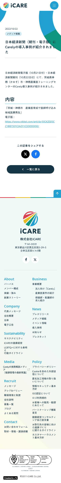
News (36, 309)
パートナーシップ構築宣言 (44, 411)
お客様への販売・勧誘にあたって (44, 404)
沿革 (6, 320)
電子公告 (9, 324)
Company (12, 306)
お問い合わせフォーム (16, 427)
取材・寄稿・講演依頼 (16, 431)
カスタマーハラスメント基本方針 (44, 436)
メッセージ (10, 386)
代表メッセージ (12, 311)
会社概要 (9, 316)
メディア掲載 (39, 318)
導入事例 (37, 327)
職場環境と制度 (12, 395)
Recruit (10, 381)
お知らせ (37, 332)
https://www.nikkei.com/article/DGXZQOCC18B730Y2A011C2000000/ (30, 124)
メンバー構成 (11, 288)
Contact (10, 422)
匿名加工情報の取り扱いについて (44, 380)
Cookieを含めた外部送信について (44, 373)
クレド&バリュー (13, 390)
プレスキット (39, 336)
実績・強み (10, 293)
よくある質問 (11, 413)
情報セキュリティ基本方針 (44, 387)
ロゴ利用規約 (39, 398)
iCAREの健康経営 (13, 343)
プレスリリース (40, 314)
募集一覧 (9, 404)
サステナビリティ (13, 338)
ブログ (7, 408)
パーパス (9, 284)
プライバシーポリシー (44, 366)
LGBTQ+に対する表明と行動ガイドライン (15, 350)
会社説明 (9, 399)
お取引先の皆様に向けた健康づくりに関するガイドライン (44, 427)
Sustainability (14, 333)
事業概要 (37, 284)
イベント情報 (39, 323)
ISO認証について (41, 393)
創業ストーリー (12, 297)
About (9, 279)
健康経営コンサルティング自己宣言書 (44, 419)
